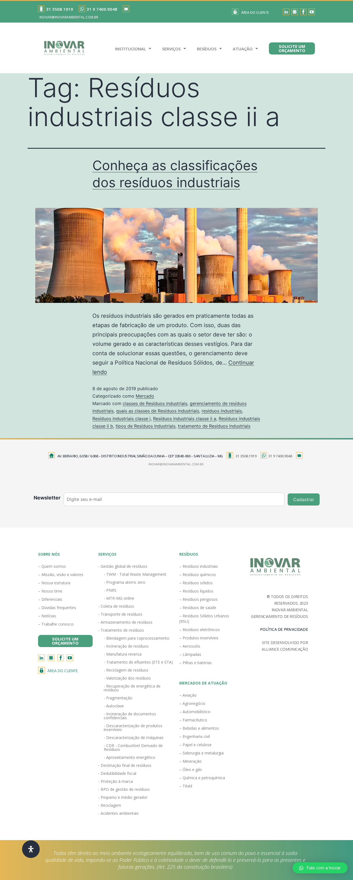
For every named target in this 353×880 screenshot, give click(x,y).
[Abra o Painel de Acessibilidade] (31, 849)
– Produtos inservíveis (198, 637)
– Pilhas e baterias (195, 662)
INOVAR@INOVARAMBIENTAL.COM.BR (68, 17)
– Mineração (190, 761)
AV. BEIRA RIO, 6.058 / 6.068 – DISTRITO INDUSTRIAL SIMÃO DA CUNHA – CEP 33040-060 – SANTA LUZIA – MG (140, 455)
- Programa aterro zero (124, 582)
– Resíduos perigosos (198, 599)
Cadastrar (303, 499)
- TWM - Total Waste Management (135, 574)
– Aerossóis (189, 646)
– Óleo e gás (190, 769)
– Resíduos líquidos (196, 591)
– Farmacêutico (193, 720)
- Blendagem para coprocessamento (136, 638)
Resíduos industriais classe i (121, 418)
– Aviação (188, 695)
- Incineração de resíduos (126, 646)
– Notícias (47, 615)
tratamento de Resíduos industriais (214, 426)
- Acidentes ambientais (118, 813)
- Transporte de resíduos (120, 614)
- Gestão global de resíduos (122, 566)
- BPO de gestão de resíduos (124, 789)
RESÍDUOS (206, 48)
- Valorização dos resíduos (127, 678)
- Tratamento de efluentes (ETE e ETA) (138, 662)
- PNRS (110, 590)
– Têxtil (185, 786)
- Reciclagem (109, 805)
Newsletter (47, 498)
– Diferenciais (50, 599)
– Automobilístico (194, 711)
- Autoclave (114, 705)
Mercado (145, 396)
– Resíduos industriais (198, 566)
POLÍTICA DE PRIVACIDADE (284, 629)
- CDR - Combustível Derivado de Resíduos (133, 747)
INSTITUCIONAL (130, 48)
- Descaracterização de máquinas (134, 737)
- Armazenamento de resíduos (125, 622)
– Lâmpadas (190, 654)
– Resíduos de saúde (197, 607)
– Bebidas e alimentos (199, 728)
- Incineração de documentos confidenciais (130, 715)
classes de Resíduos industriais (155, 403)
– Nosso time (50, 591)
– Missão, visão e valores (60, 574)
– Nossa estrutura (54, 582)
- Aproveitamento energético (129, 757)
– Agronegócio (192, 703)
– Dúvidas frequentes (57, 607)
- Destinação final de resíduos (124, 765)
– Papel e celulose (195, 744)
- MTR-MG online (119, 598)
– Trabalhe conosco (56, 624)
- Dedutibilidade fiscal (117, 773)
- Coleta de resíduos (116, 606)
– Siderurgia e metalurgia (201, 753)
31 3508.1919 (59, 9)
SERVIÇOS (171, 48)
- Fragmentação (118, 697)
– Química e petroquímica (202, 777)
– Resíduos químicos (197, 574)
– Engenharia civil (194, 736)
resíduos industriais (222, 411)
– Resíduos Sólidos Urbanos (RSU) (204, 618)
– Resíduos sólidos (196, 582)
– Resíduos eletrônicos (199, 629)
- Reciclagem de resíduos (126, 670)
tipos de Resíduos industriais (145, 426)
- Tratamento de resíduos (121, 630)
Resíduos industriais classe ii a (184, 418)
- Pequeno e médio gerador (123, 797)
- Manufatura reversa (122, 654)
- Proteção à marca (115, 781)
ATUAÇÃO (243, 48)
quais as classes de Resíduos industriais (157, 411)
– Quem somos (52, 566)
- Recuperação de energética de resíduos (132, 687)
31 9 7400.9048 (102, 9)
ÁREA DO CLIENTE (255, 12)
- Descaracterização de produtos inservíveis (133, 727)
